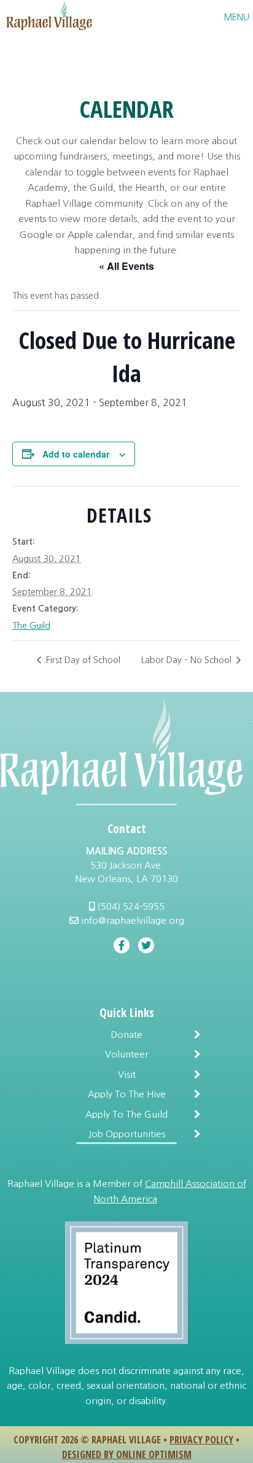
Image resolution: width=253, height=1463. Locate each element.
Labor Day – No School (187, 660)
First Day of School (82, 660)
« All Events (126, 266)
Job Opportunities (126, 1134)
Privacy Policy (201, 1439)
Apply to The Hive (127, 1094)
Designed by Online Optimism (127, 1454)
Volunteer (127, 1054)
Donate (126, 1034)
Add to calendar (75, 454)
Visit (127, 1074)
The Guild (31, 625)
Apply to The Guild (126, 1114)
